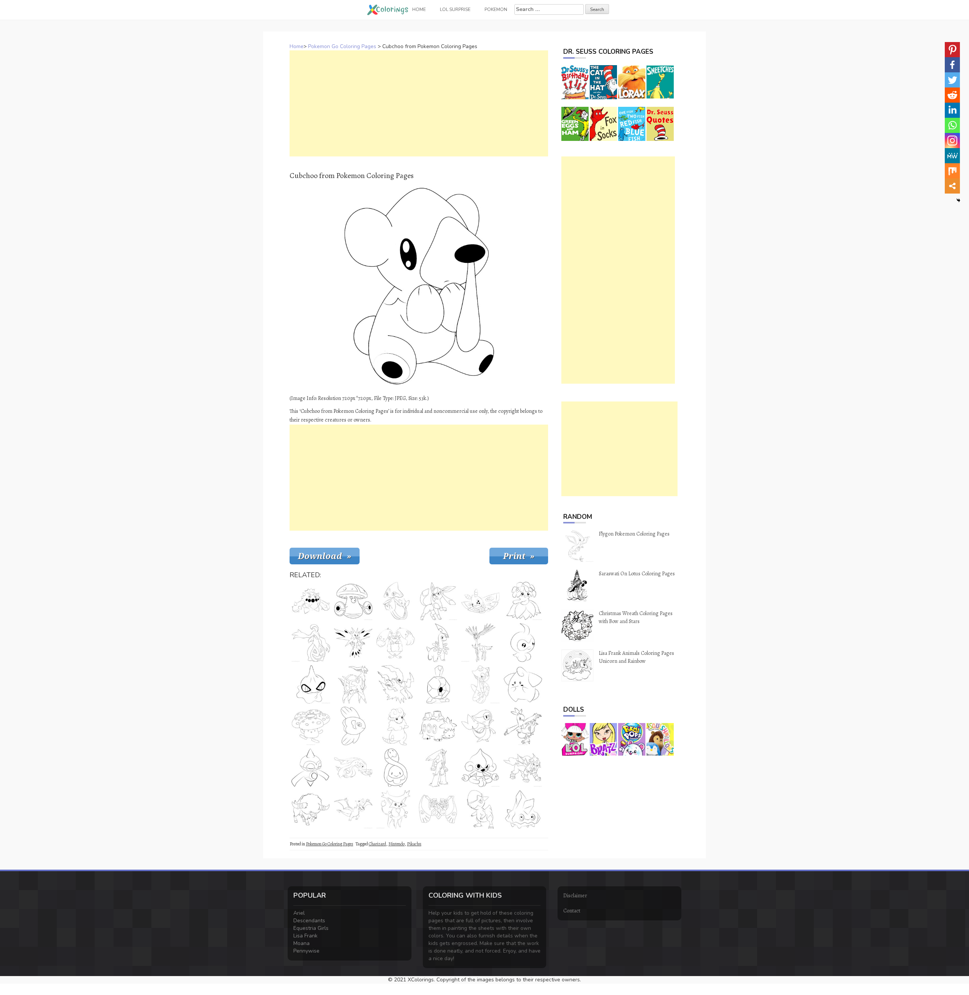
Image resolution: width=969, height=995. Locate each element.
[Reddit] (952, 95)
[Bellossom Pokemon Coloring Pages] (523, 601)
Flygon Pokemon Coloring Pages (634, 533)
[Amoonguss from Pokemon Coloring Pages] (353, 601)
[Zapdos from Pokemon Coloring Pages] (353, 643)
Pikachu (414, 844)
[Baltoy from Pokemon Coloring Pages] (311, 768)
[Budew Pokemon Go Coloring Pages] (395, 768)
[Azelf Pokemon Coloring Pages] (395, 601)
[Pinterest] (952, 49)
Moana (301, 943)
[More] (952, 186)
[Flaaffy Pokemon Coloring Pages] (395, 726)
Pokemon (495, 9)
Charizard (377, 844)
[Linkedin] (952, 110)
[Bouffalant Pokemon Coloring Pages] (311, 809)
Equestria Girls (311, 928)
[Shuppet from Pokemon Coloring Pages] (311, 684)
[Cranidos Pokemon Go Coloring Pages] (480, 809)
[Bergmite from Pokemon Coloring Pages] (523, 809)
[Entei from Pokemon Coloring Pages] (523, 768)
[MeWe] (952, 155)
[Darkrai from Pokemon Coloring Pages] (395, 684)
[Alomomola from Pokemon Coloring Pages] (353, 726)
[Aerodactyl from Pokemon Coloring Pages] (353, 809)
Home (297, 46)
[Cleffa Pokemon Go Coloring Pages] (523, 684)
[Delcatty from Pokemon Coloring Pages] (395, 809)
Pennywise (306, 950)
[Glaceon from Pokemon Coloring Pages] (438, 601)
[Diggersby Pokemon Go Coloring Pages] (395, 643)
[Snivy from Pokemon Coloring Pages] (480, 726)
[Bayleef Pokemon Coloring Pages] (438, 643)
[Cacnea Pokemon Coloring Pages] (311, 601)
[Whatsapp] (952, 125)
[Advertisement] (419, 103)
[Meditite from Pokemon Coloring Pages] (480, 768)
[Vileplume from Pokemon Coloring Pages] (311, 726)
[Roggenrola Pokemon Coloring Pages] (438, 684)
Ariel (299, 913)
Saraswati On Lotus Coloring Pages (637, 573)
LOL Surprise (455, 9)
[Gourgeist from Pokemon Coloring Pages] (311, 643)
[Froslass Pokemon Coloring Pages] (480, 684)
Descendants (309, 920)
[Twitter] (952, 79)
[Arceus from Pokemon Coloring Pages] (353, 684)
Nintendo (396, 844)
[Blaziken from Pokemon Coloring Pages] (438, 768)
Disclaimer (575, 895)
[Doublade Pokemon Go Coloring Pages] (438, 809)
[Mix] (952, 170)
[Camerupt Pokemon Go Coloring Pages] (438, 726)
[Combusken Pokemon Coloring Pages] (523, 726)
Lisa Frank (305, 935)
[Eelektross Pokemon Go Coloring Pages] (353, 768)
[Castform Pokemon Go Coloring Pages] (523, 643)
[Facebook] (952, 64)
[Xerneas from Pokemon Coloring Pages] (480, 643)
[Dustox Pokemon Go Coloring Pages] (480, 601)
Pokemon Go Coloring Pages (342, 46)
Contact (571, 910)
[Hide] (958, 200)
